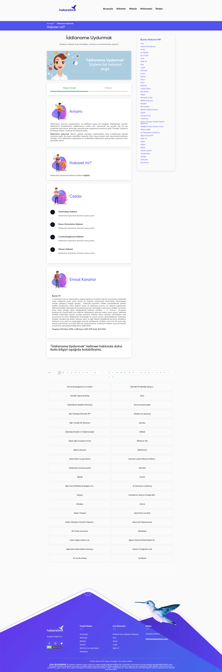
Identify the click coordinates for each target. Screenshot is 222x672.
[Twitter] (61, 643)
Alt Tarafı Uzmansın (80, 531)
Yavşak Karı (145, 154)
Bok (142, 65)
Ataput (80, 495)
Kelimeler (121, 9)
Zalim (142, 142)
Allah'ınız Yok (142, 441)
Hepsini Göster (111, 569)
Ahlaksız (79, 504)
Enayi (142, 74)
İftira (142, 83)
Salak (142, 113)
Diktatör (143, 71)
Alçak (115, 641)
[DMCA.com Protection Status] (54, 648)
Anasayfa (108, 9)
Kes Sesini (144, 92)
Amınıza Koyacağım (142, 405)
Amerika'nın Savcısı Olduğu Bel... (142, 495)
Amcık (142, 504)
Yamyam (144, 160)
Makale (133, 9)
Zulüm (143, 145)
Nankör (143, 104)
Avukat (83, 645)
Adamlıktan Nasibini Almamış (79, 405)
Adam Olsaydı (80, 513)
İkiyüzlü (143, 86)
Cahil (142, 68)
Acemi (142, 477)
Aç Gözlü (144, 56)
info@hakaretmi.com (157, 639)
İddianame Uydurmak (89, 38)
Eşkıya (143, 77)
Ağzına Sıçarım (146, 136)
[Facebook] (49, 643)
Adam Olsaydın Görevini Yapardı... (79, 522)
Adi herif (142, 468)
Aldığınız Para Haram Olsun (152, 127)
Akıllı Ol (143, 62)
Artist (142, 50)
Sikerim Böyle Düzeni (149, 110)
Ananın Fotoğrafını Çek (142, 549)
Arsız (142, 396)
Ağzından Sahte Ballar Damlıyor (79, 549)
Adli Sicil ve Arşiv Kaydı (89, 648)
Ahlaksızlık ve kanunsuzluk (80, 468)
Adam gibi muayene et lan (80, 441)
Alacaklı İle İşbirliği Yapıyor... (142, 387)
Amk (142, 59)
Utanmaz (144, 119)
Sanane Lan (145, 116)
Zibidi (142, 148)
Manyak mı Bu (146, 98)
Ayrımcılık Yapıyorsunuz (142, 522)
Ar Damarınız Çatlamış (150, 133)
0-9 (54, 372)
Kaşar (142, 95)
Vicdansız (144, 163)
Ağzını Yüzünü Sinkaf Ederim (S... (142, 540)
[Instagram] (55, 643)
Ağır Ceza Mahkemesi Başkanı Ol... (79, 486)
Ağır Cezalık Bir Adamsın (79, 423)
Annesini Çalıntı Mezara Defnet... (142, 459)
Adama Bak (145, 130)
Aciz (142, 44)
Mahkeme (84, 652)
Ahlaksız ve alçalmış (142, 414)
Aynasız (142, 423)
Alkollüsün (142, 531)
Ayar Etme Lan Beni (142, 513)
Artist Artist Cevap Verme (79, 459)
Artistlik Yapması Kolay (79, 396)
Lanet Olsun (145, 89)
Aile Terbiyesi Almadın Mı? (80, 414)
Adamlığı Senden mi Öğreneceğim (79, 432)
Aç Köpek (144, 53)
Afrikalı (142, 432)
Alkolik (80, 477)
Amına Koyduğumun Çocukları (80, 387)
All (49, 372)
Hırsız (142, 80)
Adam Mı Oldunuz (148, 47)
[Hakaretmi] (55, 628)
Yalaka (143, 157)
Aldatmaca (142, 450)
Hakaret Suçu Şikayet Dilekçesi (126, 634)
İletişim (159, 9)
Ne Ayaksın (145, 107)
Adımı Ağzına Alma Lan (80, 540)
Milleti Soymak (146, 101)
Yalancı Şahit (146, 151)
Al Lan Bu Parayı (80, 558)
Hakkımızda (146, 9)
